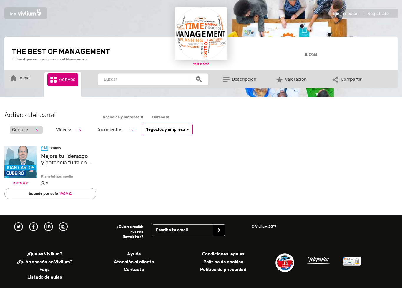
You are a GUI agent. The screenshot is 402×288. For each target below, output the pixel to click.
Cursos (159, 117)
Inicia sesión (346, 13)
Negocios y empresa (121, 117)
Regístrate (378, 13)
